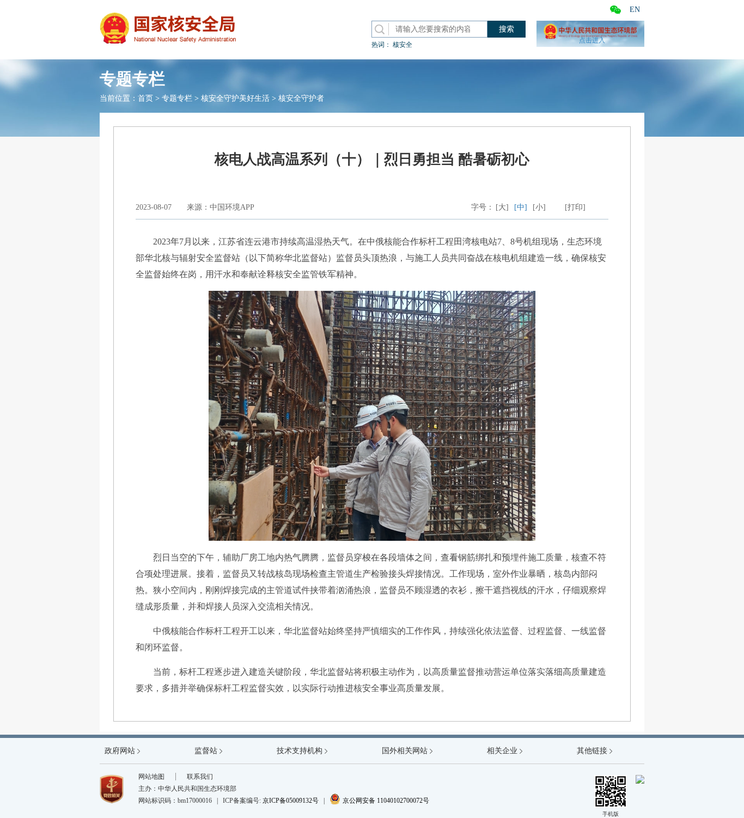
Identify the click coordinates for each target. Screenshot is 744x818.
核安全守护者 (301, 98)
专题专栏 (177, 98)
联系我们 (200, 776)
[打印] (575, 207)
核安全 (402, 44)
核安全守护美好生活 (235, 98)
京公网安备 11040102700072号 (379, 800)
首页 (145, 98)
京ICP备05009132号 (291, 800)
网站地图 (151, 776)
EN (635, 9)
